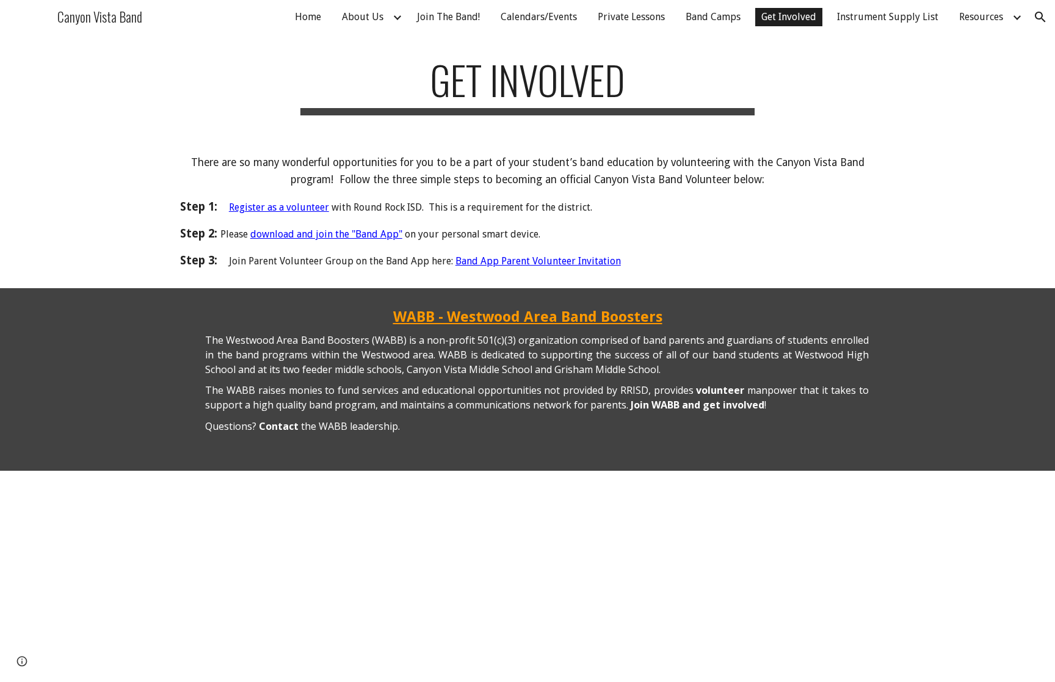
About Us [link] (362, 17)
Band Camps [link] (713, 17)
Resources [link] (981, 17)
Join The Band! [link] (448, 17)
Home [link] (308, 17)
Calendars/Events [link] (539, 17)
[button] (1040, 17)
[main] (527, 85)
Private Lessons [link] (631, 17)
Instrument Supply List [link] (887, 17)
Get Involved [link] (788, 17)
